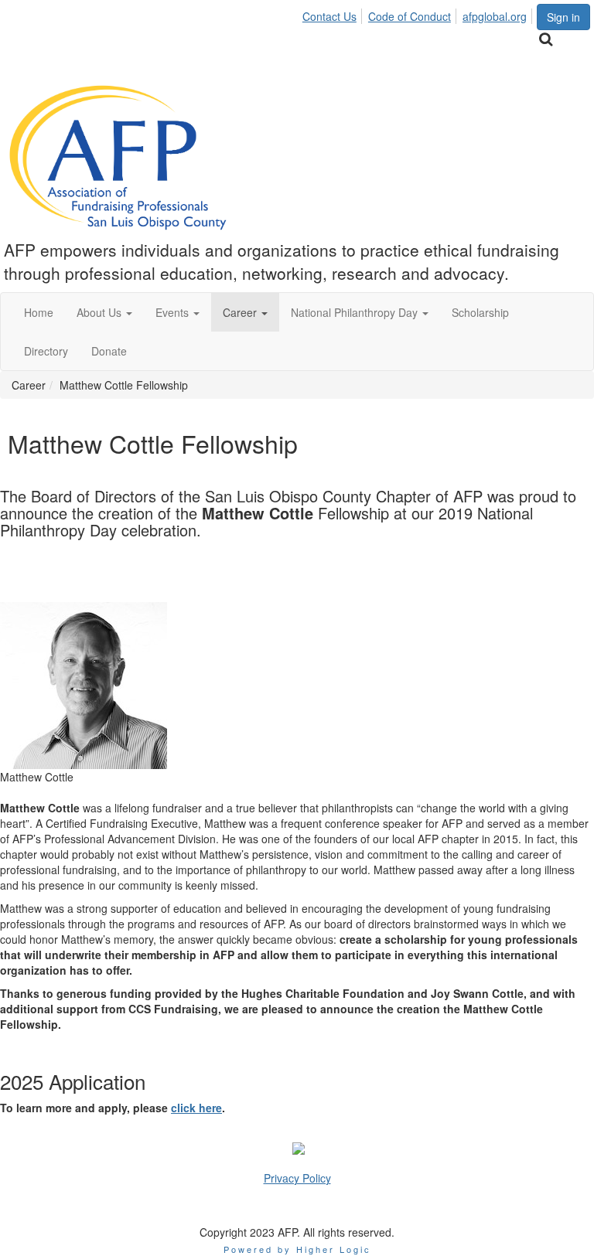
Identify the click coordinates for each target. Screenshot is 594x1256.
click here (196, 1107)
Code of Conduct (409, 16)
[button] (104, 312)
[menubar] (419, 14)
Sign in (563, 17)
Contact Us (329, 16)
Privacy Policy (297, 1178)
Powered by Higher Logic (297, 1249)
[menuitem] (334, 14)
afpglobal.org (495, 16)
